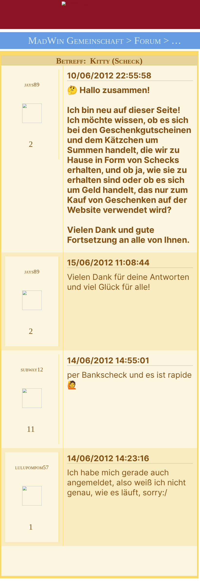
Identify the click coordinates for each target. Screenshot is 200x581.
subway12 (32, 369)
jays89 (32, 85)
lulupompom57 (32, 467)
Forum (147, 40)
